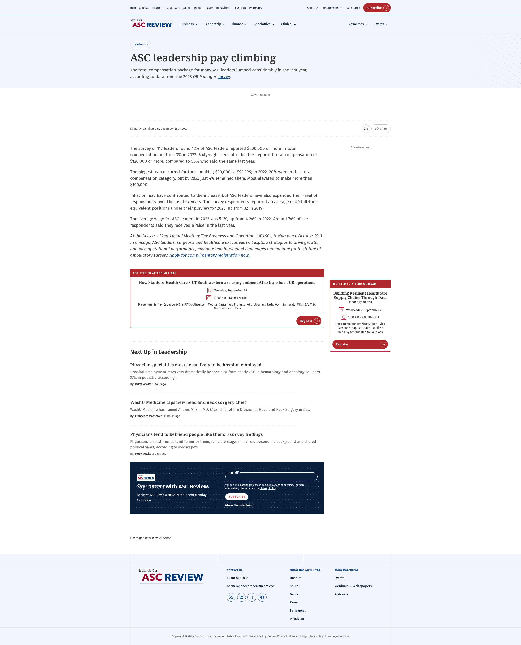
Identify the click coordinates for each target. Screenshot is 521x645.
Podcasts (341, 594)
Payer (209, 8)
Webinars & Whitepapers (353, 586)
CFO (169, 8)
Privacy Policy (268, 488)
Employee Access (338, 636)
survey (224, 76)
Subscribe (374, 8)
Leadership (212, 24)
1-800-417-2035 (237, 578)
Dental (198, 8)
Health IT (158, 8)
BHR (133, 8)
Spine (187, 8)
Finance (237, 24)
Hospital (296, 578)
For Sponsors (330, 8)
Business (187, 24)
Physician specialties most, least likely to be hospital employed (196, 365)
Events (379, 24)
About (310, 8)
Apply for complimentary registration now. (210, 255)
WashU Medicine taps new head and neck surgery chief (188, 402)
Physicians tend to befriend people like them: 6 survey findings (196, 434)
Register (306, 321)
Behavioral (223, 8)
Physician (239, 8)
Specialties (262, 24)
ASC (177, 8)
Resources (356, 24)
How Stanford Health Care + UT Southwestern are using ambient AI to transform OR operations (227, 282)
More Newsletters (238, 505)
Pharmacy (255, 8)
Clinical (144, 8)
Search (355, 8)
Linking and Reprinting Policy (304, 636)
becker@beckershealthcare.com (251, 586)
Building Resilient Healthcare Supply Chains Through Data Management (360, 297)
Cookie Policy (276, 636)
